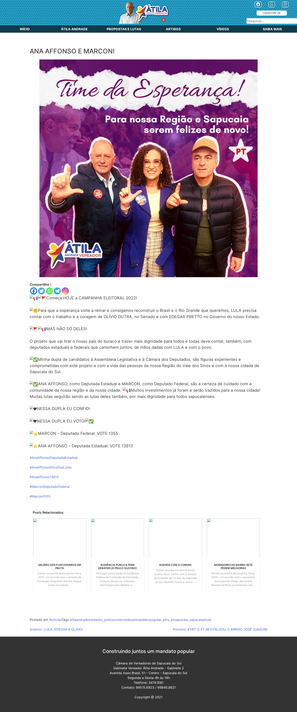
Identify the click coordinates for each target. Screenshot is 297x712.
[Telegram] (57, 291)
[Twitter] (41, 291)
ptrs (166, 620)
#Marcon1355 (40, 496)
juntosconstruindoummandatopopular (132, 620)
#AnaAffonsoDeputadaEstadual (54, 458)
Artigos (173, 29)
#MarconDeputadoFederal (50, 487)
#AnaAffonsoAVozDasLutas (51, 467)
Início (25, 29)
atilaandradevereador (86, 620)
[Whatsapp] (49, 291)
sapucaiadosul (200, 620)
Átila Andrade (74, 29)
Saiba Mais (272, 29)
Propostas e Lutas (124, 29)
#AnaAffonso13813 (44, 477)
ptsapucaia (179, 620)
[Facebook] (33, 291)
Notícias (55, 620)
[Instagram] (65, 291)
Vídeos (223, 29)
